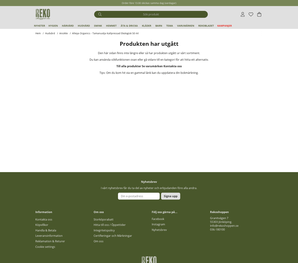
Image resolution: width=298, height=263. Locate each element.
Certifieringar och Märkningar (113, 236)
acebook (158, 219)
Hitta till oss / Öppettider (110, 225)
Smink (98, 25)
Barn (158, 25)
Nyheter (39, 25)
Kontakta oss (172, 66)
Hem (38, 33)
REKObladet (206, 25)
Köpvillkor (41, 225)
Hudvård (84, 25)
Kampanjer (224, 25)
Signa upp (170, 196)
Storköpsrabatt (103, 219)
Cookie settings (45, 247)
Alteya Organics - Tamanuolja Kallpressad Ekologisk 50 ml (105, 33)
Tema (169, 25)
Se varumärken (152, 66)
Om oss (98, 241)
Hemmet (111, 25)
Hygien (53, 25)
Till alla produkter (128, 66)
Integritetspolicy (104, 230)
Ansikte (63, 33)
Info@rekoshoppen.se (224, 226)
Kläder (146, 25)
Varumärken (185, 25)
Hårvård (68, 25)
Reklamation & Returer (50, 241)
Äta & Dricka (129, 25)
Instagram (158, 224)
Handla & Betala (45, 230)
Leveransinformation (49, 236)
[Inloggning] (242, 14)
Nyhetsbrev (159, 230)
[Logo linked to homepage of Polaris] (42, 14)
